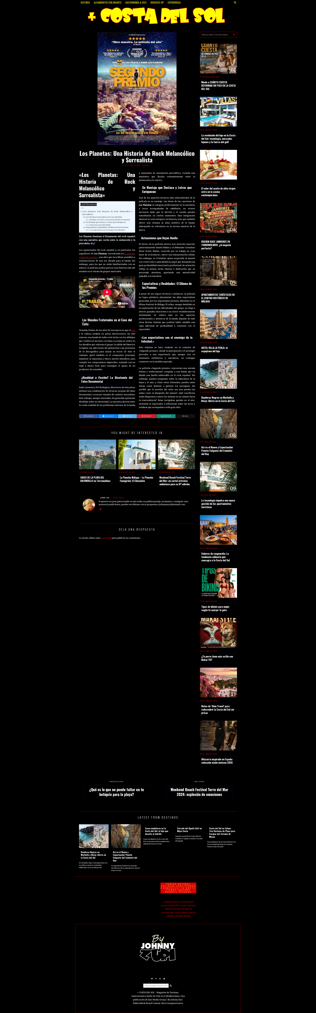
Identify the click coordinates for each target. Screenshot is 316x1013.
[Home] (164, 979)
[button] (234, 35)
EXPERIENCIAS (174, 2)
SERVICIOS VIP (157, 2)
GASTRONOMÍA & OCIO (135, 2)
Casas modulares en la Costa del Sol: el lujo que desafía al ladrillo (156, 831)
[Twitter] (152, 979)
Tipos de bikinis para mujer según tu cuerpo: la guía (215, 608)
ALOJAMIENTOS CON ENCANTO (107, 2)
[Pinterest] (156, 979)
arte (133, 330)
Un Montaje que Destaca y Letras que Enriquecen (106, 222)
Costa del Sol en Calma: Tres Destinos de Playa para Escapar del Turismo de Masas (222, 832)
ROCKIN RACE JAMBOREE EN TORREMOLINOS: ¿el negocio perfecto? (216, 245)
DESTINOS (85, 2)
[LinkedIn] (160, 979)
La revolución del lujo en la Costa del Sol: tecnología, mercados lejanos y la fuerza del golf (218, 138)
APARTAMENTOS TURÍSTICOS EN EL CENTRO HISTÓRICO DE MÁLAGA (218, 298)
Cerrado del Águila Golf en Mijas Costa (189, 830)
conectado (106, 538)
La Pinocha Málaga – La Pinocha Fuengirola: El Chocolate (136, 479)
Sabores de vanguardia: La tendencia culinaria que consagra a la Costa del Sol (215, 557)
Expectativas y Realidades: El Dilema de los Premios (107, 227)
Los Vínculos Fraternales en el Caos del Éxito (104, 217)
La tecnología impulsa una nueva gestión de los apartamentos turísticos (218, 503)
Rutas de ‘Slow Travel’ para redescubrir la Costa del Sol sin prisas (217, 709)
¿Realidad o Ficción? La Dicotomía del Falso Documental (109, 220)
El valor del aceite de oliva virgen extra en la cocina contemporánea (218, 191)
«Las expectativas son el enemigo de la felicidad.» (107, 230)
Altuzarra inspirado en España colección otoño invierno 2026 (217, 760)
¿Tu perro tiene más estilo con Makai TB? (217, 658)
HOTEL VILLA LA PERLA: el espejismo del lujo (214, 349)
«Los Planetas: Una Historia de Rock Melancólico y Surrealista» (107, 212)
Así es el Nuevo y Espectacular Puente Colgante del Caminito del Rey (217, 450)
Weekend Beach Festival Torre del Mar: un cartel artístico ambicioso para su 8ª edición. (175, 480)
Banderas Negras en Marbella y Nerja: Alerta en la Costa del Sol (218, 399)
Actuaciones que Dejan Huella (99, 225)
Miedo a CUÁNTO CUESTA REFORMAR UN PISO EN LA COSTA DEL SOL (218, 85)
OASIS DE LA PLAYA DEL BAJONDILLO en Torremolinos (95, 479)
